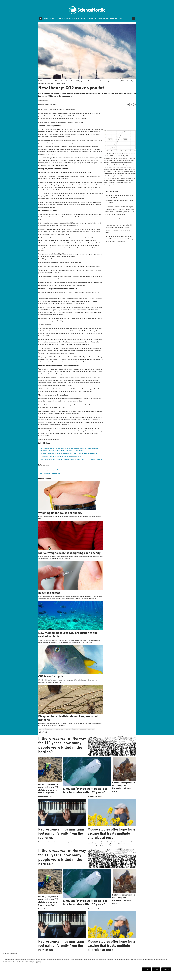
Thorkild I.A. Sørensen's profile (50, 473)
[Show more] (119, 218)
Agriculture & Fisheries (88, 18)
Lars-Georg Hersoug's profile (49, 470)
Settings (146, 969)
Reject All (166, 969)
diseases (83, 729)
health (75, 729)
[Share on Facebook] (129, 104)
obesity (68, 729)
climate (41, 729)
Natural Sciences (103, 18)
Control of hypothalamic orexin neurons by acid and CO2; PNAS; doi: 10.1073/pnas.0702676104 (71, 459)
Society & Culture (55, 18)
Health (46, 18)
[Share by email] (134, 104)
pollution (49, 729)
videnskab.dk (59, 729)
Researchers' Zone (116, 18)
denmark (91, 729)
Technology (75, 18)
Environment (66, 18)
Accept (156, 969)
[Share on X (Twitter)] (131, 104)
